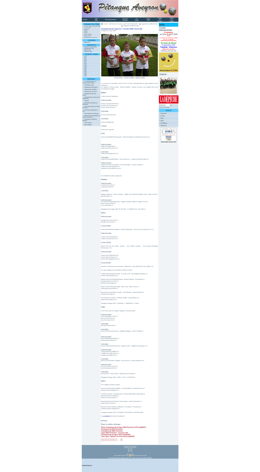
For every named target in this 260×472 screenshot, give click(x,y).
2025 (85, 74)
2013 (85, 56)
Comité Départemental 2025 (92, 26)
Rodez (86, 32)
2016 (85, 60)
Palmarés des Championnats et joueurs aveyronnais (91, 116)
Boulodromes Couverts (90, 37)
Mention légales (130, 454)
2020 (85, 67)
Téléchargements (110, 19)
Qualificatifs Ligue (89, 85)
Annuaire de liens (125, 19)
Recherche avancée (164, 107)
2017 (85, 62)
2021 (85, 68)
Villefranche (87, 36)
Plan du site (125, 455)
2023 (85, 71)
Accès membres (118, 455)
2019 (85, 65)
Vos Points (137, 19)
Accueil (84, 19)
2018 (85, 63)
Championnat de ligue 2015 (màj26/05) (115, 434)
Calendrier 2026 (88, 51)
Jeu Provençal (87, 122)
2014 (85, 57)
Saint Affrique (88, 34)
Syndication (134, 455)
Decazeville (87, 28)
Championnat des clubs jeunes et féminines (91, 97)
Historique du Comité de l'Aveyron (90, 120)
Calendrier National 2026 (90, 47)
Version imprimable (131, 24)
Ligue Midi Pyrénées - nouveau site (114, 433)
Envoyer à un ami (116, 24)
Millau (86, 31)
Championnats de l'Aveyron (91, 87)
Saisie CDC (148, 19)
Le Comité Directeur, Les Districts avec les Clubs (89, 82)
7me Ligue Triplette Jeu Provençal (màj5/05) (117, 436)
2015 (85, 59)
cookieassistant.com (87, 465)
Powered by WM (142, 455)
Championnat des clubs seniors (89, 94)
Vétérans (86, 100)
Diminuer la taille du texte (131, 26)
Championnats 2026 (89, 48)
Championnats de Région (90, 89)
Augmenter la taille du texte (149, 24)
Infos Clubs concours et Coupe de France (91, 107)
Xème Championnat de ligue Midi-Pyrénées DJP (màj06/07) (123, 427)
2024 (85, 73)
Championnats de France (90, 91)
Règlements (87, 42)
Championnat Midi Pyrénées (112, 429)
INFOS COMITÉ (88, 125)
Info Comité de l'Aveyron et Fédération (90, 103)
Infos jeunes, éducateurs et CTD (90, 110)
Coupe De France (160, 19)
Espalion (86, 29)
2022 (85, 70)
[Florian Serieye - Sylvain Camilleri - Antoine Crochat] (129, 34)
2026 (85, 76)
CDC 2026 (96, 19)
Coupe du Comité (171, 19)
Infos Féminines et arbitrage (91, 113)
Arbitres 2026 (87, 50)
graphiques (106, 416)
